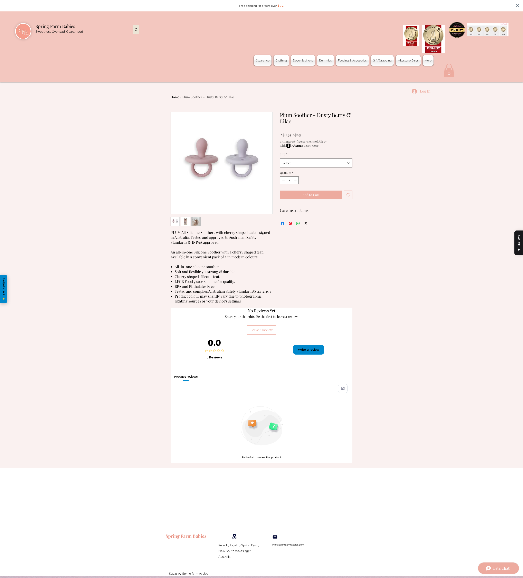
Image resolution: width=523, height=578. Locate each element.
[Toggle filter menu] (343, 388)
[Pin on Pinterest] (290, 223)
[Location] (234, 536)
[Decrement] (283, 180)
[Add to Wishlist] (348, 195)
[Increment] (295, 180)
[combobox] (316, 162)
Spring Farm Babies (55, 26)
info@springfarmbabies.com (288, 544)
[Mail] (275, 537)
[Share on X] (305, 223)
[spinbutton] (289, 180)
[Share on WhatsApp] (298, 223)
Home (175, 97)
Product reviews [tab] (186, 377)
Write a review (308, 350)
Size (283, 154)
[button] (449, 70)
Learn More (311, 145)
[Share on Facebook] (282, 223)
